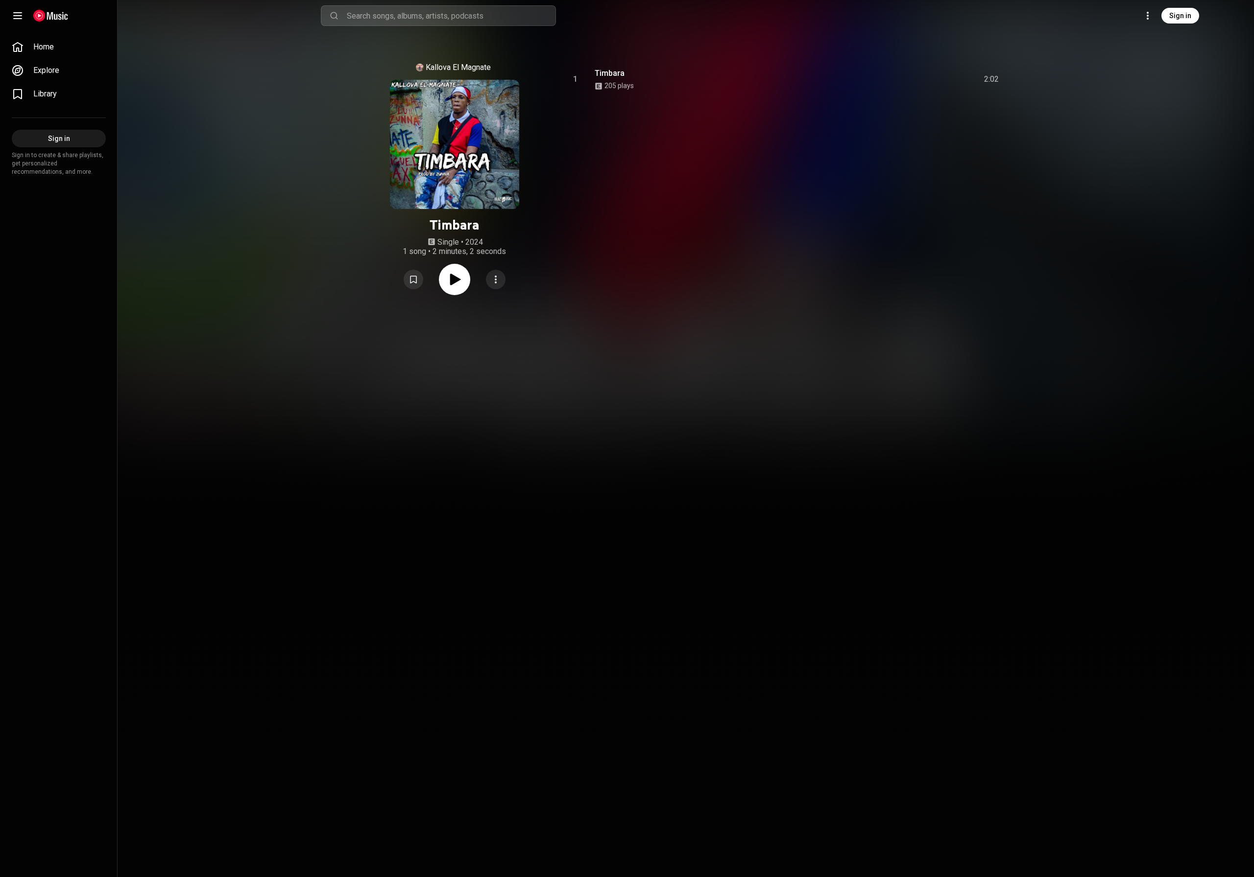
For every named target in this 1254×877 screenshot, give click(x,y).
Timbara (610, 73)
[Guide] (18, 16)
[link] (59, 47)
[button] (413, 279)
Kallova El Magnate (458, 67)
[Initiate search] (334, 15)
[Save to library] (413, 279)
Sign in (1180, 16)
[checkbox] (992, 79)
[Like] (917, 79)
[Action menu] (496, 279)
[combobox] (451, 15)
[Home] (50, 16)
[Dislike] (936, 79)
